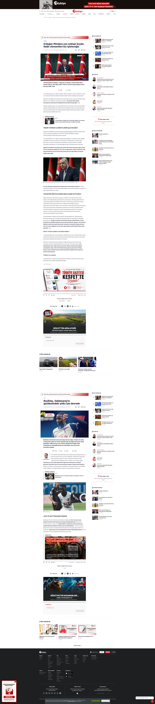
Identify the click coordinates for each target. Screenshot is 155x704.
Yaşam (75, 655)
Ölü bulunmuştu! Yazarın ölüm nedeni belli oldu (105, 517)
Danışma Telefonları (60, 678)
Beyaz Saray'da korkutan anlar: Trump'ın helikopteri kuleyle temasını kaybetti (105, 162)
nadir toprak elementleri (66, 131)
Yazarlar (40, 670)
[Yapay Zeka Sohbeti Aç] (152, 701)
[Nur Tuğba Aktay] (94, 79)
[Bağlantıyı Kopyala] (79, 50)
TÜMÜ (78, 332)
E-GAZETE (101, 652)
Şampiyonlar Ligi (60, 661)
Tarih (84, 661)
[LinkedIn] (68, 306)
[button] (84, 321)
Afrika (66, 661)
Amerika (66, 660)
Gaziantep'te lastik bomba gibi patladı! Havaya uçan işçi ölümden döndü (106, 142)
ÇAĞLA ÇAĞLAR (48, 264)
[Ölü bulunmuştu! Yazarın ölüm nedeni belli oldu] (95, 519)
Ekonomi (49, 655)
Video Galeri (50, 679)
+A (69, 90)
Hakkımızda (59, 672)
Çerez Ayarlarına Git (105, 700)
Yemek (75, 660)
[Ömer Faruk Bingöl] (94, 94)
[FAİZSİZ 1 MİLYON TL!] (95, 137)
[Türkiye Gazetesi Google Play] (69, 676)
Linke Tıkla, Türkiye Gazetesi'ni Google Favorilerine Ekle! (57, 37)
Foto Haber (50, 678)
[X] (62, 306)
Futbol (58, 657)
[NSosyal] (70, 306)
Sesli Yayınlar (94, 658)
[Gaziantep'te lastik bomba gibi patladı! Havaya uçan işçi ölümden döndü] (95, 143)
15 (69, 332)
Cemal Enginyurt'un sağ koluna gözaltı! (105, 498)
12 (65, 332)
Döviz (49, 660)
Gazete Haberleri (62, 300)
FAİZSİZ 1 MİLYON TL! (103, 134)
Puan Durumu (59, 658)
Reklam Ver (59, 680)
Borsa (49, 657)
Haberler (49, 676)
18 (73, 332)
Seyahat (75, 661)
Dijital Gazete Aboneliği (60, 11)
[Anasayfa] (42, 652)
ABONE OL (107, 652)
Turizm (49, 667)
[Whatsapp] (76, 50)
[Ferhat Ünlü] (94, 87)
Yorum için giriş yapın (80, 343)
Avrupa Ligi (59, 663)
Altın (49, 658)
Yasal (58, 679)
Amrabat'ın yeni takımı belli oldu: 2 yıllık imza (106, 148)
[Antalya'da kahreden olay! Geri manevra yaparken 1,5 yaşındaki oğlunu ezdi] (98, 53)
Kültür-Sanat (85, 655)
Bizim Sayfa (94, 655)
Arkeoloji (84, 658)
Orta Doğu (67, 657)
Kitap (84, 660)
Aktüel (75, 663)
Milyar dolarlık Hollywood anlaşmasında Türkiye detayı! (105, 155)
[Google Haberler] (75, 306)
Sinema (84, 657)
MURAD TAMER (46, 459)
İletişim (58, 673)
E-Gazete (44, 11)
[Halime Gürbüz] (94, 102)
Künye (58, 675)
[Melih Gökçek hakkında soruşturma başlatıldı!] (98, 66)
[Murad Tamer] (46, 455)
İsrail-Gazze (67, 663)
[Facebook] (46, 295)
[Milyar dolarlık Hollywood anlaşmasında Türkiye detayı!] (95, 157)
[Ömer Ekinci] (94, 108)
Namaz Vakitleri (94, 657)
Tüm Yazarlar (41, 673)
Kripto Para (50, 663)
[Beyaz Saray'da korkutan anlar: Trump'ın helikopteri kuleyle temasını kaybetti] (95, 163)
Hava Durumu (76, 658)
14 (68, 332)
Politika (40, 657)
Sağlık (75, 657)
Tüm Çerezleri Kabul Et (96, 700)
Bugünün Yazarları (42, 672)
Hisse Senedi (50, 661)
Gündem (45, 41)
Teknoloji (49, 673)
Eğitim (40, 658)
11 (64, 332)
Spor (64, 568)
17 (72, 332)
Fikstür (58, 660)
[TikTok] (57, 693)
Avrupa (66, 658)
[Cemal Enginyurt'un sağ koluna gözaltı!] (95, 500)
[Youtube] (52, 693)
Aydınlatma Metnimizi (71, 701)
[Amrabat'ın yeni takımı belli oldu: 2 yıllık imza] (95, 151)
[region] (77, 701)
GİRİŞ (112, 11)
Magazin (49, 672)
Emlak (49, 664)
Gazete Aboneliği (51, 11)
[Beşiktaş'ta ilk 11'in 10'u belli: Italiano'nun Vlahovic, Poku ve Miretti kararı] (98, 47)
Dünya (66, 655)
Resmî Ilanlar (50, 675)
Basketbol (58, 664)
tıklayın (103, 122)
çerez (66, 700)
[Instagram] (55, 693)
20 (76, 332)
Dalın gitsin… (100, 101)
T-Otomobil (50, 666)
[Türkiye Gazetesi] (77, 12)
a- (73, 450)
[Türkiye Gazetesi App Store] (69, 673)
